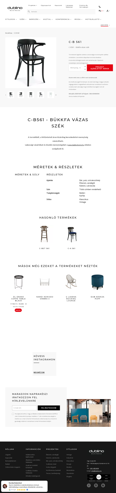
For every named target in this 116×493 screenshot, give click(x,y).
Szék (22, 19)
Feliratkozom (48, 408)
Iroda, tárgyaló (51, 467)
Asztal (47, 19)
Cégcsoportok (46, 5)
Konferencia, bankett (53, 470)
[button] (47, 481)
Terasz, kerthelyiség (53, 473)
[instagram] (96, 485)
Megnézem (39, 372)
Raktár (7, 464)
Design (68, 464)
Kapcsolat (58, 5)
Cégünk (8, 455)
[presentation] (6, 94)
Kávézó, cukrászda (52, 458)
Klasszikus (70, 461)
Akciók (105, 25)
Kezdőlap (8, 33)
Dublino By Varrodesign (83, 6)
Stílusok (10, 19)
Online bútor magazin (12, 467)
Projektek (32, 5)
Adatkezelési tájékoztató (30, 456)
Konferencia (63, 19)
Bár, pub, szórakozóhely (54, 461)
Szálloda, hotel (51, 464)
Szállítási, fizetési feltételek (32, 472)
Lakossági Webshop (69, 6)
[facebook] (89, 485)
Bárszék (34, 19)
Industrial (69, 458)
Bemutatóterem (10, 461)
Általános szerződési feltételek (33, 461)
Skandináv (70, 473)
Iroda (77, 19)
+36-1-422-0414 (94, 468)
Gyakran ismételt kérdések (31, 466)
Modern (69, 467)
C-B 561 (16, 33)
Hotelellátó (92, 19)
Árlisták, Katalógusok (33, 476)
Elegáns (69, 476)
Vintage (69, 455)
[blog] (103, 485)
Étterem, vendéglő (52, 455)
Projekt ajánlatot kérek (100, 68)
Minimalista (70, 470)
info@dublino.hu (96, 471)
